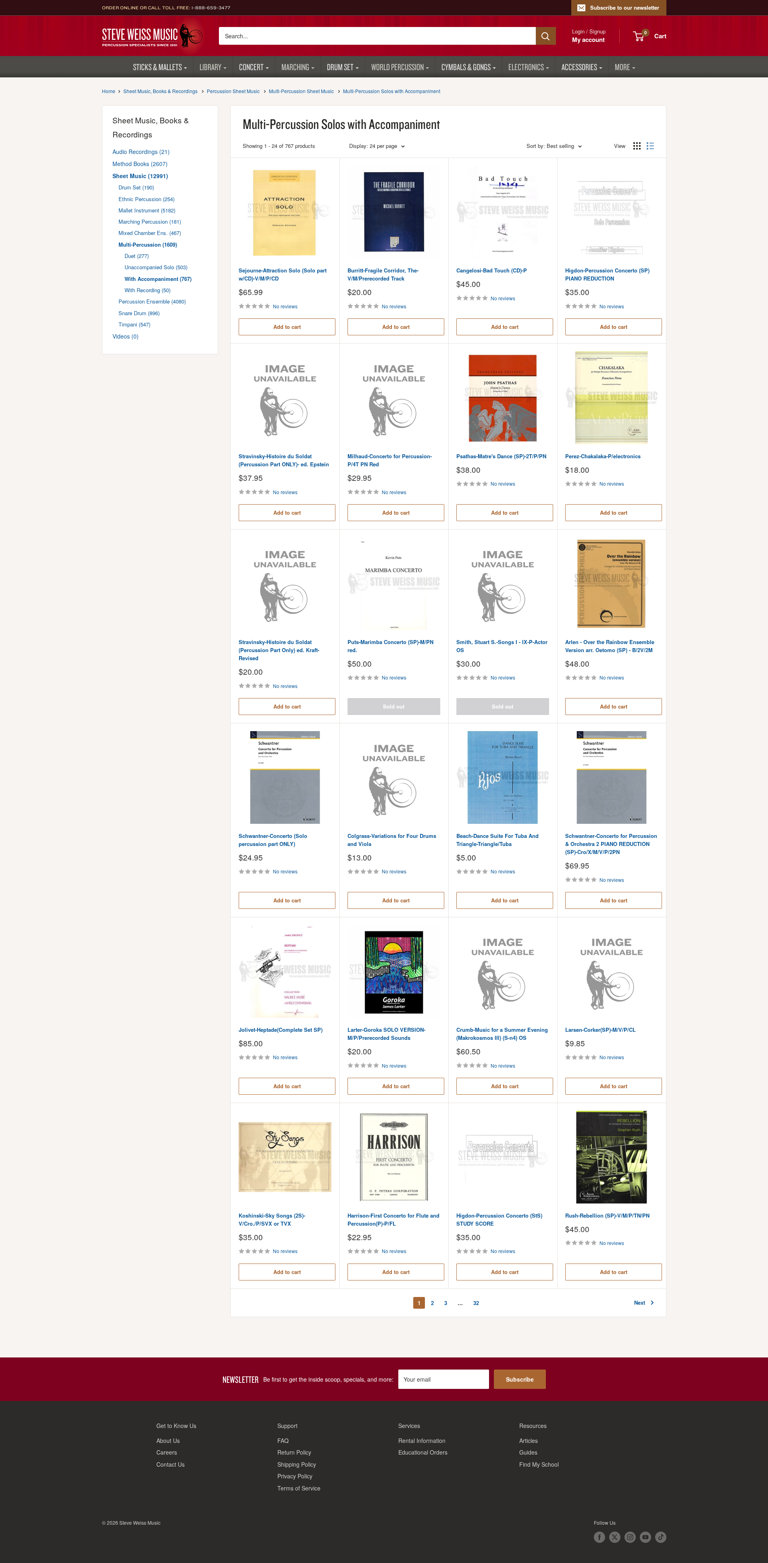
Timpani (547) (134, 324)
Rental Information (421, 1440)
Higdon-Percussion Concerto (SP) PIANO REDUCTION (607, 274)
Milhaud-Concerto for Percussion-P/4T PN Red (390, 460)
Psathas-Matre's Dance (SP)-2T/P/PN (501, 456)
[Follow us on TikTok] (660, 1537)
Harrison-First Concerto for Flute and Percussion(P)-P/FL (393, 1219)
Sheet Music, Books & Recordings (160, 90)
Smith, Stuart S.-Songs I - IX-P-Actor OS (501, 646)
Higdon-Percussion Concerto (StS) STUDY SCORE (499, 1219)
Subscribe (520, 1379)
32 (476, 1303)
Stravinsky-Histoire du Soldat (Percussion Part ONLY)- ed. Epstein (284, 460)
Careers (166, 1452)
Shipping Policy (296, 1464)
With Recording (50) (148, 290)
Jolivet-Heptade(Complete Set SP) (281, 1029)
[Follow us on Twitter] (614, 1537)
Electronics (526, 67)
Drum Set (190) (136, 187)
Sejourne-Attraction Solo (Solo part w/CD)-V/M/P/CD (283, 274)
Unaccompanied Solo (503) (156, 267)
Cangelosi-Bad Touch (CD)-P (491, 270)
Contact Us (170, 1464)
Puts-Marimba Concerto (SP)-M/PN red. (390, 646)
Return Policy (294, 1452)
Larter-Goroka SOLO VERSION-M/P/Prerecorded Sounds (386, 1033)
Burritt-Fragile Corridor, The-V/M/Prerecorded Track (383, 274)
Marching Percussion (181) (150, 221)
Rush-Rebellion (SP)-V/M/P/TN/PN (607, 1215)
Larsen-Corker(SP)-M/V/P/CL (600, 1029)
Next (639, 1302)
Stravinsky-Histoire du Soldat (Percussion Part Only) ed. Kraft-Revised (279, 650)
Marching (295, 67)
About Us (168, 1440)
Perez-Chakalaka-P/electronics (603, 456)
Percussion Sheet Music (233, 90)
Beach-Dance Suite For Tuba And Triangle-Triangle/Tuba (497, 840)
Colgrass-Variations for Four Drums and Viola (392, 840)
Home (108, 90)
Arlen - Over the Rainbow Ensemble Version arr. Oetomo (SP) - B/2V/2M (609, 646)
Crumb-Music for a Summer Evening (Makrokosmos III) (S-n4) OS (502, 1033)
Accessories (579, 67)
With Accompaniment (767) (158, 279)
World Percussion (397, 67)
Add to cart (287, 326)
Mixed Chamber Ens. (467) (150, 233)
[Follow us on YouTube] (645, 1537)
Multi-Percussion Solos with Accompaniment (391, 90)
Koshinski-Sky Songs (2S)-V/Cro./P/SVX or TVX (272, 1219)
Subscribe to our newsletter (624, 7)
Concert (251, 67)
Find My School (539, 1464)
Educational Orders (422, 1452)
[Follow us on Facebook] (599, 1537)
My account (588, 39)
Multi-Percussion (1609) (148, 244)
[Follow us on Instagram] (630, 1537)
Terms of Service (299, 1488)
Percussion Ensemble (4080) (152, 301)
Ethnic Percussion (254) (147, 199)
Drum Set (340, 67)
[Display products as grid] (637, 146)
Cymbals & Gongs (466, 67)
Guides (528, 1452)
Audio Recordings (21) (141, 152)
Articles (528, 1440)
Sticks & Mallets (157, 67)
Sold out (393, 706)
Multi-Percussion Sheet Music (301, 90)
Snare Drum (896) (139, 313)
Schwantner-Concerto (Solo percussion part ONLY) (273, 840)
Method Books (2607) (140, 164)
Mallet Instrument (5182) (147, 210)
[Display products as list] (650, 146)
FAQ (283, 1440)
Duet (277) (137, 256)
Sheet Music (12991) (140, 176)
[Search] (546, 36)
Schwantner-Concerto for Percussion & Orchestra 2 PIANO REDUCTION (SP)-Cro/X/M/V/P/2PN (611, 844)
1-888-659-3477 (210, 7)
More (622, 67)
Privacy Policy (294, 1476)
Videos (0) (125, 336)
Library (210, 67)
